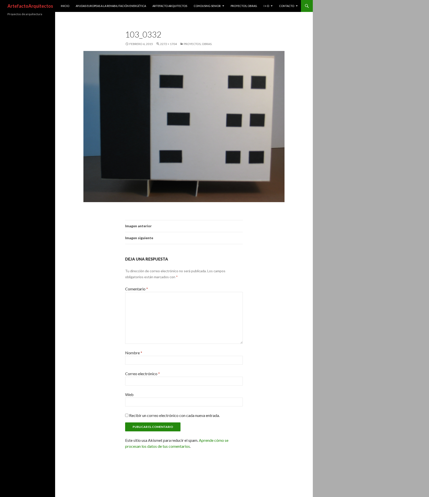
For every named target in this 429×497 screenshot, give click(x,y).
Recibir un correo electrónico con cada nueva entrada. (174, 415)
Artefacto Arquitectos (169, 5)
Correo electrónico (142, 373)
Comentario (136, 288)
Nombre (133, 352)
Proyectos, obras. (244, 5)
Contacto (286, 5)
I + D (266, 5)
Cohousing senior (207, 5)
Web (129, 394)
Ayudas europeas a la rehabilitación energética (111, 5)
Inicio (65, 5)
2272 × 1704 (168, 44)
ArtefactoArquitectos (30, 6)
